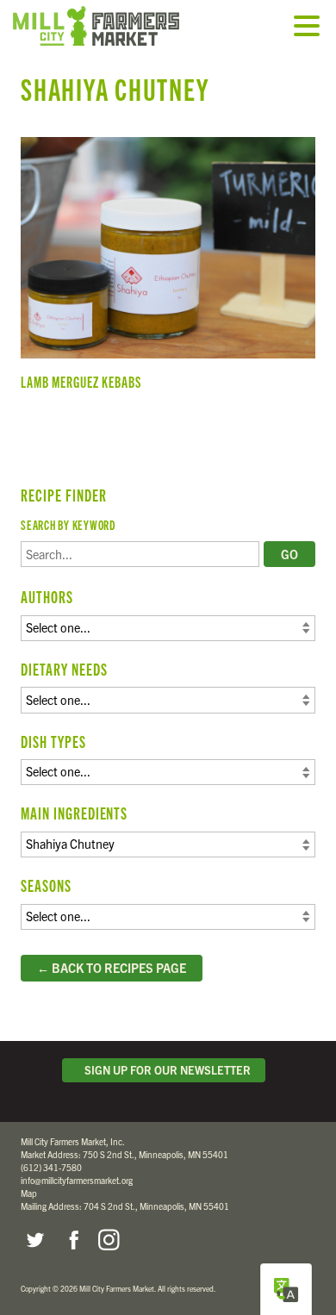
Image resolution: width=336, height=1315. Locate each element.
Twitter (34, 1240)
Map (29, 1193)
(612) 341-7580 (51, 1167)
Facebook (71, 1240)
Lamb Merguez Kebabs (168, 270)
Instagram (108, 1240)
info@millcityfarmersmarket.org (77, 1180)
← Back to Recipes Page (111, 967)
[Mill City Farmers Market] (116, 26)
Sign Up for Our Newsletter (165, 1070)
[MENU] (311, 27)
